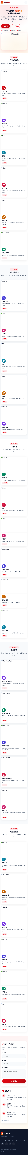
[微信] (2, 1143)
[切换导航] (25, 2)
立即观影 (6, 26)
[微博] (6, 1143)
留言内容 (6, 1067)
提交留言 (14, 1081)
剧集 (9, 1140)
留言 (24, 1140)
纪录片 (20, 1140)
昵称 (5, 1052)
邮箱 (5, 1060)
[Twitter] (13, 1143)
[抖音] (10, 1143)
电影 (6, 1140)
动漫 (16, 1140)
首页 (2, 1140)
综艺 (13, 1140)
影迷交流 (17, 26)
